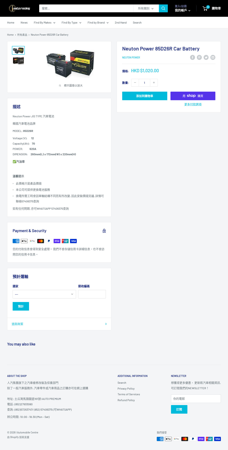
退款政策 (17, 324)
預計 (21, 306)
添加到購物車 (144, 95)
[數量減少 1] (135, 82)
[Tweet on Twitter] (206, 57)
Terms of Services (129, 394)
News (24, 22)
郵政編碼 (84, 286)
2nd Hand (121, 22)
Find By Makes (42, 22)
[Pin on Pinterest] (199, 57)
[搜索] (163, 8)
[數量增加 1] (154, 82)
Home (10, 22)
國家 (15, 286)
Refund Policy (126, 400)
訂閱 (179, 409)
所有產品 (22, 34)
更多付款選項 (192, 104)
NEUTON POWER (131, 57)
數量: (125, 82)
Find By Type (69, 22)
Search (137, 22)
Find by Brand (96, 22)
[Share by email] (212, 57)
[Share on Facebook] (192, 57)
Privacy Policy (126, 388)
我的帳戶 (181, 10)
